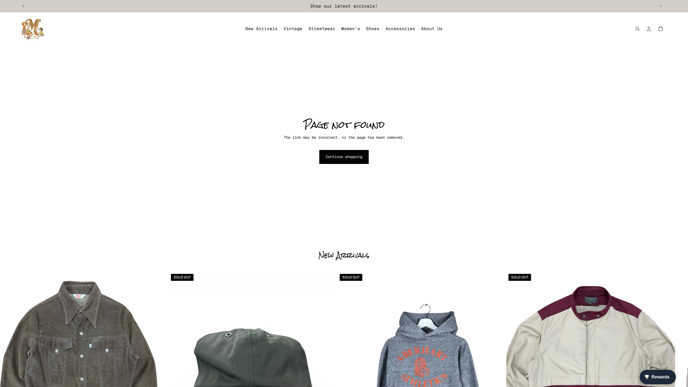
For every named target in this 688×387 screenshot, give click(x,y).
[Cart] (660, 29)
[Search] (637, 29)
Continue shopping (344, 156)
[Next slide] (660, 6)
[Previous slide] (23, 6)
